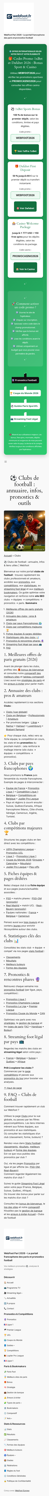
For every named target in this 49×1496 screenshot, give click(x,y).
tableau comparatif (33, 676)
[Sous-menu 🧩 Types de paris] (21, 1402)
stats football (36, 951)
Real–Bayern (11, 1170)
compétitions (11, 585)
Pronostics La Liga (16, 1006)
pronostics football (14, 989)
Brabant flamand (15, 729)
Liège (34, 722)
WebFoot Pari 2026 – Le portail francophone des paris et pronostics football (24, 1257)
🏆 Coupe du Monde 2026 (24, 393)
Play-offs (34, 867)
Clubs (24, 1116)
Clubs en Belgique (16, 715)
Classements (13, 957)
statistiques (30, 585)
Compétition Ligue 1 (27, 791)
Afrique (21, 1061)
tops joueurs (30, 922)
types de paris (15, 1026)
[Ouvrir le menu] (5, 461)
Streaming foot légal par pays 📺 (24, 644)
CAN (42, 1013)
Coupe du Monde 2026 (18, 859)
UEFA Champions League (20, 849)
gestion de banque (29, 1023)
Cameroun (24, 916)
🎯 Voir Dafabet (25, 208)
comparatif (34, 1207)
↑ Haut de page (13, 1088)
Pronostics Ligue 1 (26, 856)
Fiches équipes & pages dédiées (24, 634)
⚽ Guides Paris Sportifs (24, 405)
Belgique (11, 795)
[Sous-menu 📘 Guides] (14, 1345)
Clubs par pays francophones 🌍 (24, 623)
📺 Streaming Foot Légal (24, 418)
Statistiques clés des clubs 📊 (22, 637)
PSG (8, 898)
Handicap (36, 1026)
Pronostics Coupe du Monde (21, 1013)
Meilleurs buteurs (15, 964)
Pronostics (29, 1163)
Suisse (32, 1058)
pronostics (24, 582)
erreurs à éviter (16, 683)
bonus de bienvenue (30, 1203)
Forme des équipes (16, 968)
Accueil (8, 555)
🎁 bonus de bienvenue (31, 669)
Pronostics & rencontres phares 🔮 (25, 641)
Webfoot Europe (22, 1490)
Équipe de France (15, 788)
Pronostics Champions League (22, 1003)
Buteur (7, 1030)
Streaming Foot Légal (33, 1183)
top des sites (11, 1207)
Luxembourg (34, 726)
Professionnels (36, 715)
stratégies (9, 1023)
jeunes (17, 925)
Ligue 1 (10, 856)
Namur (9, 726)
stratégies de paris (31, 680)
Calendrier (11, 863)
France (32, 912)
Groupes (37, 859)
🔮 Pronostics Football (24, 380)
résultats (24, 1146)
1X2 (27, 1026)
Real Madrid (12, 905)
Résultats (25, 863)
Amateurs (13, 719)
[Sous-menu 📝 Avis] (11, 1418)
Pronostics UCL (14, 852)
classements (11, 1146)
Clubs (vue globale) (16, 712)
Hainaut (20, 726)
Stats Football (32, 1143)
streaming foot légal (15, 589)
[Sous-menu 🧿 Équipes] (15, 1455)
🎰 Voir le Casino (25, 269)
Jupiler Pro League (28, 798)
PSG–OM (35, 1167)
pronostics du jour (14, 1078)
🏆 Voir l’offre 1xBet (25, 151)
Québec (10, 1061)
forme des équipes (26, 1150)
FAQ (8, 648)
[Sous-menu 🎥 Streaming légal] (21, 1293)
